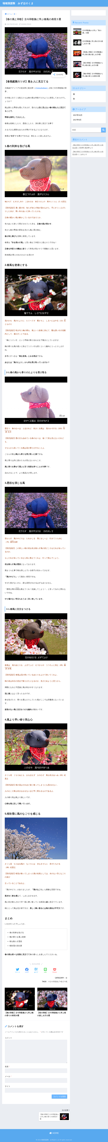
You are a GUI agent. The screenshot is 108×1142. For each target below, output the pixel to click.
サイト (7, 1086)
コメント (8, 1038)
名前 (7, 1067)
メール (8, 1076)
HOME (55, 1133)
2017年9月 (77, 120)
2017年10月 (77, 115)
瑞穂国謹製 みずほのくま (18, 3)
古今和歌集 (54, 981)
